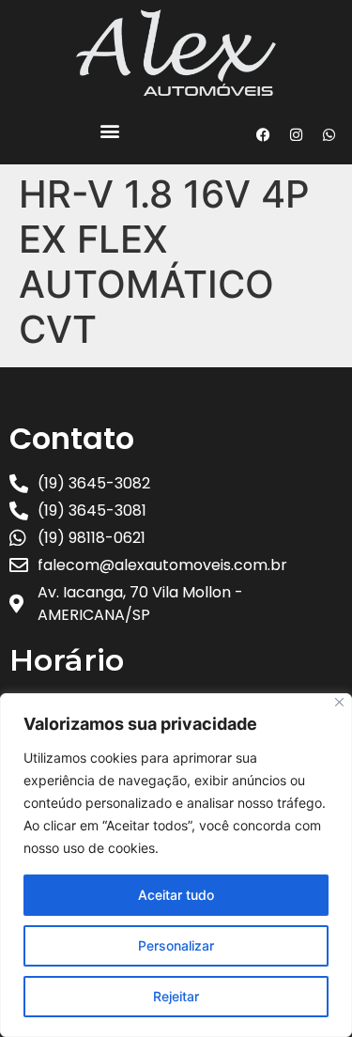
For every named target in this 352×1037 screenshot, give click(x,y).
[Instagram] (296, 135)
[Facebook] (263, 135)
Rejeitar (176, 996)
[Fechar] (339, 702)
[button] (109, 130)
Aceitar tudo (176, 895)
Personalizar (176, 945)
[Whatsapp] (328, 135)
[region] (176, 865)
